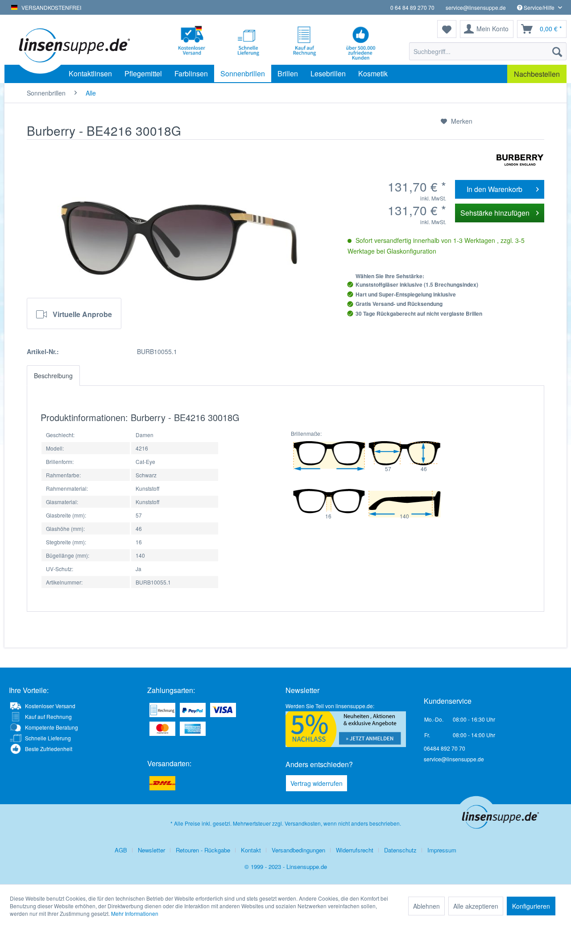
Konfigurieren (531, 906)
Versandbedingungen (298, 850)
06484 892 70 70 (444, 748)
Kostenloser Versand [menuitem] (50, 706)
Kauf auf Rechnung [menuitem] (48, 716)
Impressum (441, 850)
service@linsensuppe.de (476, 7)
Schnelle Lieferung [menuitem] (48, 738)
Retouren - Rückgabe (203, 850)
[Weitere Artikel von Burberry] (520, 159)
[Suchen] (557, 51)
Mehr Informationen (134, 913)
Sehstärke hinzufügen (495, 213)
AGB (121, 850)
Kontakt (251, 850)
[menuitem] (488, 51)
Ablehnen (426, 906)
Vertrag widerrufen (316, 783)
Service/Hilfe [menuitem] (539, 7)
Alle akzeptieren (475, 906)
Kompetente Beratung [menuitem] (51, 727)
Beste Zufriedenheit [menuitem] (48, 748)
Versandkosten (303, 823)
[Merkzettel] (446, 29)
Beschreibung (53, 375)
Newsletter (151, 850)
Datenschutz (400, 850)
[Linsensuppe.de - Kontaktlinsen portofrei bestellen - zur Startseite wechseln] (73, 44)
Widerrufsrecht (354, 850)
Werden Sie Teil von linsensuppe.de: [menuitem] (330, 706)
